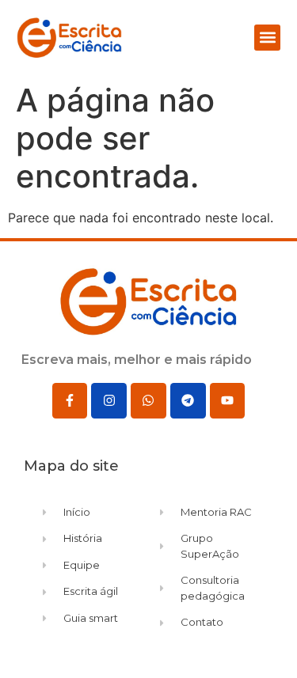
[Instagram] (109, 401)
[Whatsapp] (148, 401)
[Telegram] (188, 401)
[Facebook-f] (70, 401)
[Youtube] (228, 401)
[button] (267, 38)
